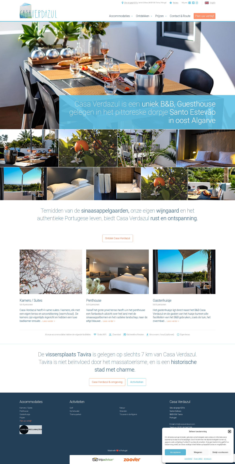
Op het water (74, 411)
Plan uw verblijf (204, 16)
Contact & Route (180, 16)
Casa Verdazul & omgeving (107, 382)
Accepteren (175, 452)
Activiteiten (136, 382)
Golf (71, 408)
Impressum (207, 459)
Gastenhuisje (162, 300)
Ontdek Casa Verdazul (117, 238)
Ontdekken (142, 16)
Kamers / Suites (31, 300)
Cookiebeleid (188, 459)
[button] (229, 431)
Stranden (123, 411)
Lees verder (48, 321)
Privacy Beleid (198, 459)
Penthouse (93, 300)
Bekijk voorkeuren (220, 452)
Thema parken (75, 414)
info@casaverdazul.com (185, 424)
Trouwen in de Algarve (128, 414)
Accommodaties (119, 16)
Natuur (122, 408)
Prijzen (159, 16)
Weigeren (198, 452)
